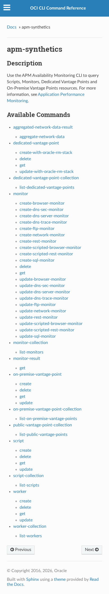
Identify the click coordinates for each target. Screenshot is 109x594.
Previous (22, 550)
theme (60, 579)
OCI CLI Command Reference (58, 8)
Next (90, 550)
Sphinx (32, 579)
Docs (11, 27)
